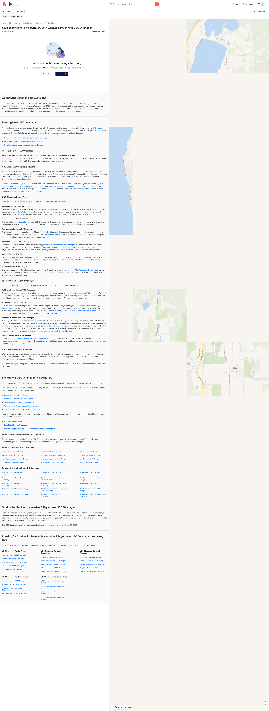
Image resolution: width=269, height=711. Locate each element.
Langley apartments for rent (89, 459)
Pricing (235, 4)
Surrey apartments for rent (89, 452)
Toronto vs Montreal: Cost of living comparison (23, 409)
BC (40, 103)
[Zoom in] (265, 701)
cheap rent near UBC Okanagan (74, 270)
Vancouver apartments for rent (12, 452)
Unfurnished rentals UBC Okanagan (92, 561)
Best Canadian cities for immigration (18, 399)
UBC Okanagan (85, 103)
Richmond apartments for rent (12, 455)
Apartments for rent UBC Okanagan (14, 555)
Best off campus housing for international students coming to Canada (32, 429)
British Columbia (36, 321)
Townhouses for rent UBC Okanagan (14, 562)
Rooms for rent (94, 270)
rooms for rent (8, 341)
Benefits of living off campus (15, 425)
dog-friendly (26, 296)
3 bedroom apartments (49, 186)
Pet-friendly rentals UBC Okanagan (92, 564)
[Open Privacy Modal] (17, 4)
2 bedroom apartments (29, 186)
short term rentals (35, 191)
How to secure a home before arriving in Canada (23, 145)
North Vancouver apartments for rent (53, 455)
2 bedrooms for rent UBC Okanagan (53, 564)
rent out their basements (61, 247)
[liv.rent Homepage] (8, 4)
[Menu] (261, 4)
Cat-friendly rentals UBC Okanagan (92, 571)
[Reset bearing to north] (265, 707)
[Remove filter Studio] (8, 16)
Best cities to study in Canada (16, 395)
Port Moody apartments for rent (13, 462)
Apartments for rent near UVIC (90, 483)
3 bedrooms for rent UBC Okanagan (53, 568)
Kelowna (35, 103)
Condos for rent (8, 257)
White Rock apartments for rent (52, 462)
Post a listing (248, 4)
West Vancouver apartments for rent (53, 459)
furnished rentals (82, 189)
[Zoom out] (265, 704)
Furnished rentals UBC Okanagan (91, 557)
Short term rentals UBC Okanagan (14, 584)
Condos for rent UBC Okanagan (13, 558)
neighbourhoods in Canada (19, 179)
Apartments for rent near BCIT (90, 472)
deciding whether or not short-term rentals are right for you (48, 331)
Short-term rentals (51, 326)
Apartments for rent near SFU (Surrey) (15, 489)
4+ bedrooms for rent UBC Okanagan (54, 571)
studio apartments (66, 186)
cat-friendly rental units (44, 296)
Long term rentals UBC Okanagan (13, 581)
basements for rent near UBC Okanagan (59, 245)
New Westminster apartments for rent (15, 459)
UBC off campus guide (13, 421)
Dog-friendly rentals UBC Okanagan (92, 568)
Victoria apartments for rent (89, 462)
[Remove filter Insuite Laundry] (22, 16)
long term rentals (17, 191)
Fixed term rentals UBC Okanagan (14, 593)
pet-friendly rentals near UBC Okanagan (83, 293)
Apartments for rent (22, 212)
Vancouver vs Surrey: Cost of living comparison (23, 406)
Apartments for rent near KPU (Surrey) (15, 494)
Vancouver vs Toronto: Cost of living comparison (24, 402)
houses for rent (24, 222)
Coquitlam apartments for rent (90, 455)
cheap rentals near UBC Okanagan (32, 338)
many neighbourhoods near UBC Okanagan (27, 439)
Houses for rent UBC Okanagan (13, 566)
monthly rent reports (54, 161)
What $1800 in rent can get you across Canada (23, 141)
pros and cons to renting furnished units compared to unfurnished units (72, 311)
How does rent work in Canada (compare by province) (25, 138)
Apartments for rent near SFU (51, 472)
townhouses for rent (52, 235)
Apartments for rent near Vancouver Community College (53, 479)
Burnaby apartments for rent (51, 452)
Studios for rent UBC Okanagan (52, 557)
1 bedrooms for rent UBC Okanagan (53, 561)
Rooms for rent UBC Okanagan (12, 569)
